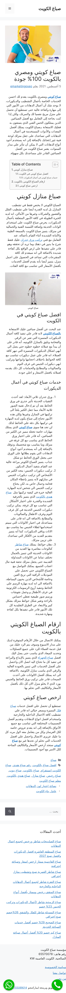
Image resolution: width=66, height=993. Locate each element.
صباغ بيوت (15, 770)
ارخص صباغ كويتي (28, 185)
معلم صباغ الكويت (50, 780)
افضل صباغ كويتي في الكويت (33, 173)
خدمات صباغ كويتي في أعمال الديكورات (40, 177)
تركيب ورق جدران (31, 239)
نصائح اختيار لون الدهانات (41, 786)
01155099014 (19, 987)
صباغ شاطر (22, 544)
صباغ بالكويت (31, 770)
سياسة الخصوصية (55, 967)
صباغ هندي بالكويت (18, 775)
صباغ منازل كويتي (23, 169)
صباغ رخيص (54, 775)
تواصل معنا (59, 973)
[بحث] (10, 812)
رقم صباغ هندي (22, 765)
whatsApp (8, 984)
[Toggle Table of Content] (53, 164)
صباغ (53, 760)
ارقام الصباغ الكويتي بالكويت (29, 181)
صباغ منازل (38, 775)
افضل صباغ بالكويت (44, 765)
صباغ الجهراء (45, 657)
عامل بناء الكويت (46, 791)
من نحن (61, 978)
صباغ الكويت (50, 8)
